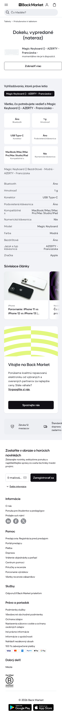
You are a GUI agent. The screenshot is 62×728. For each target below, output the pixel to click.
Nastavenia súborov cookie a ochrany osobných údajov (26, 625)
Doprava (10, 552)
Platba (9, 548)
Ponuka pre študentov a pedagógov (25, 510)
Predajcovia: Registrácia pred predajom (27, 538)
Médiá (9, 667)
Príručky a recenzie (16, 567)
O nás (9, 505)
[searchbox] (33, 12)
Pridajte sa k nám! (15, 515)
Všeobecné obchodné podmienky (24, 614)
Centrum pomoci (15, 562)
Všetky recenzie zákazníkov (20, 576)
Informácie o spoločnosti (19, 636)
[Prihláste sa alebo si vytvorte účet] (46, 4)
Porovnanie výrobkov (17, 572)
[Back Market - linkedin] (8, 521)
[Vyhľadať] (7, 12)
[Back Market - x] (23, 521)
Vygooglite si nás (19, 389)
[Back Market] (31, 4)
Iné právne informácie (17, 631)
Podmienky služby (15, 609)
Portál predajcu (14, 543)
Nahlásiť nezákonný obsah (20, 641)
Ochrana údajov (14, 619)
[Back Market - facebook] (16, 521)
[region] (31, 296)
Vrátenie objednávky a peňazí (21, 557)
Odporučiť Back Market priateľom (24, 593)
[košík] (54, 4)
